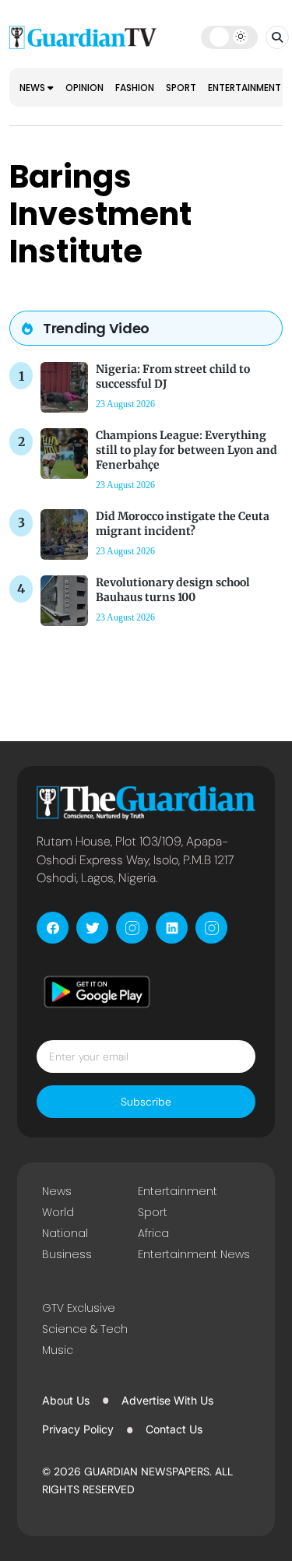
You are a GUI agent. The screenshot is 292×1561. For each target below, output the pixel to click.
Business (67, 1254)
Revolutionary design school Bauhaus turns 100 (173, 589)
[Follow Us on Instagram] (132, 928)
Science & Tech (85, 1329)
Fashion (134, 87)
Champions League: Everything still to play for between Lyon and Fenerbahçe (186, 450)
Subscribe (146, 1102)
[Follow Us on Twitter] (92, 928)
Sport (181, 87)
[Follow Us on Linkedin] (172, 928)
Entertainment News (194, 1254)
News (33, 87)
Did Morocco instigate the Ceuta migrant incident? (182, 523)
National (65, 1233)
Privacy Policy (78, 1429)
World (58, 1212)
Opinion (84, 87)
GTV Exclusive (78, 1308)
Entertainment (245, 87)
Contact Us (174, 1429)
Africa (153, 1233)
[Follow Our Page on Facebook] (53, 928)
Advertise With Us (167, 1400)
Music (57, 1350)
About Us (66, 1400)
